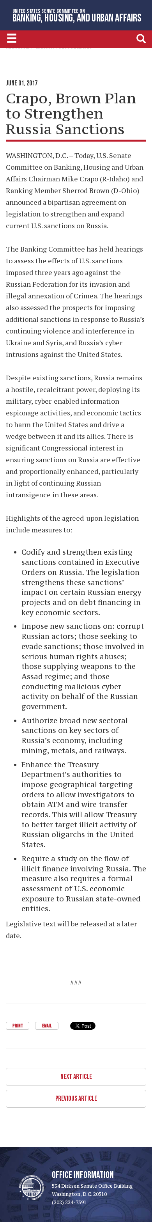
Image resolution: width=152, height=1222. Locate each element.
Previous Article (76, 1098)
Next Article (76, 1077)
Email (46, 1026)
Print (17, 1026)
